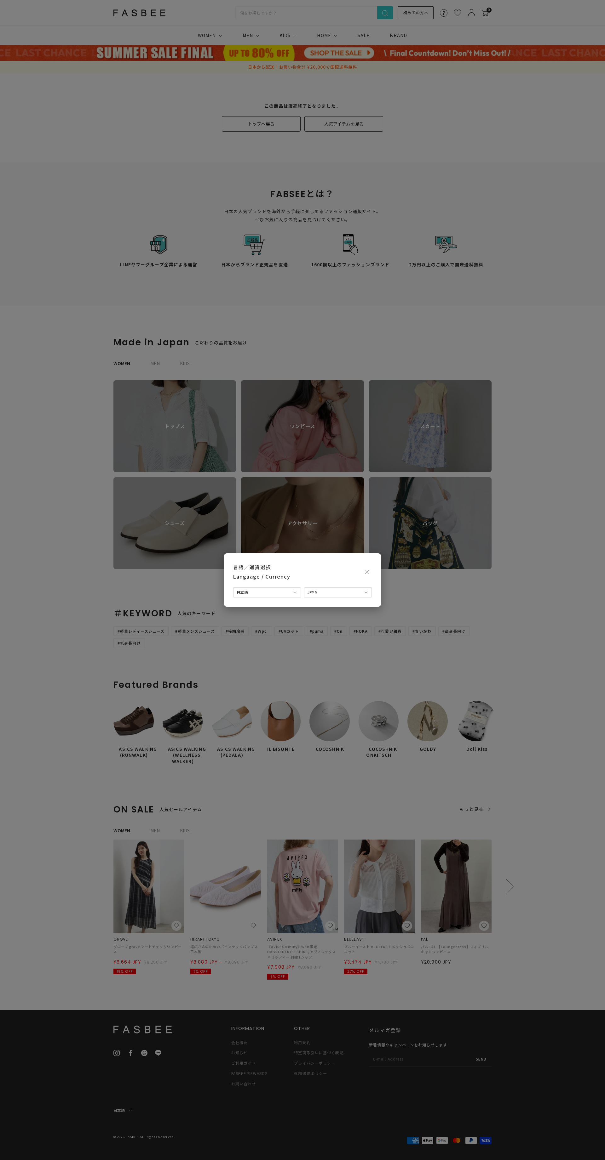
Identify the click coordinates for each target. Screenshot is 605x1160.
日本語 (242, 592)
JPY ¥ (312, 592)
